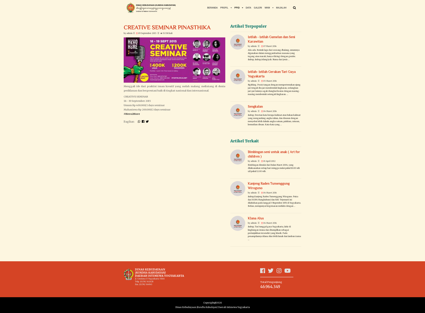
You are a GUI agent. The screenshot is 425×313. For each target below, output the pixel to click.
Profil (224, 7)
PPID (237, 7)
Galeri (258, 7)
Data (248, 7)
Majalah (281, 7)
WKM (268, 7)
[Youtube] (289, 271)
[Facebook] (264, 271)
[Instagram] (280, 271)
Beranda (212, 7)
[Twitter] (272, 271)
